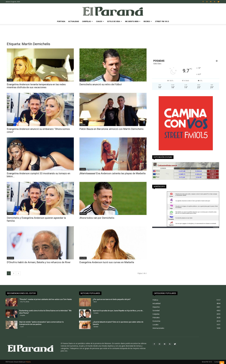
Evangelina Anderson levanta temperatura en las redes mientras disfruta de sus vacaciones (36, 86)
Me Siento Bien (131, 21)
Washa (28, 362)
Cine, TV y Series (24, 302)
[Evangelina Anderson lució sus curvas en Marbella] (113, 242)
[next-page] (18, 273)
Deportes (82, 80)
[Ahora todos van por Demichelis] (113, 198)
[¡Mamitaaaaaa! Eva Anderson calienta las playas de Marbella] (113, 153)
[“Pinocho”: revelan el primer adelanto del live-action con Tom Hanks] (11, 302)
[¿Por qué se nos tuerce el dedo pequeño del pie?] (85, 302)
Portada (61, 21)
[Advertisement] (113, 32)
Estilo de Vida (113, 21)
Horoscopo (215, 227)
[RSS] (214, 1)
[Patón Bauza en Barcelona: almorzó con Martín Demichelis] (113, 109)
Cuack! (99, 21)
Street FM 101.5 (162, 21)
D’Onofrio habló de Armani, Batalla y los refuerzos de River (39, 262)
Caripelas (86, 21)
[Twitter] (218, 1)
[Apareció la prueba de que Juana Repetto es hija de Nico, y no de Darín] (85, 313)
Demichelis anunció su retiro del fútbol (100, 84)
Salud (95, 302)
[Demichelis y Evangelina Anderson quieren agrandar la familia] (40, 198)
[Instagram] (207, 1)
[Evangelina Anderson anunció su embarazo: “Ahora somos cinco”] (40, 109)
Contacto (217, 362)
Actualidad (73, 21)
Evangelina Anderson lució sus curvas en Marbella (106, 262)
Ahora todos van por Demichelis (96, 217)
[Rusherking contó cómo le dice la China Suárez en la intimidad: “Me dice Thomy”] (11, 313)
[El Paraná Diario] (113, 11)
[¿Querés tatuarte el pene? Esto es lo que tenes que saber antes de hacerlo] (85, 325)
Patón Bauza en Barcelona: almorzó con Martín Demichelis (111, 129)
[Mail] (211, 1)
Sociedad (95, 326)
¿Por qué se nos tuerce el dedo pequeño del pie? (112, 299)
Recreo (147, 21)
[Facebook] (203, 1)
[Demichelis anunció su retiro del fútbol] (113, 64)
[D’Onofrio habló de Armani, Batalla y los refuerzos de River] (40, 242)
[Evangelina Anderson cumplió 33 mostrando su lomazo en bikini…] (40, 153)
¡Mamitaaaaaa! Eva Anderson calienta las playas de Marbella (112, 173)
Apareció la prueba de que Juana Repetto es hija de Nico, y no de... (118, 311)
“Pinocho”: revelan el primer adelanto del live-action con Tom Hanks (45, 299)
